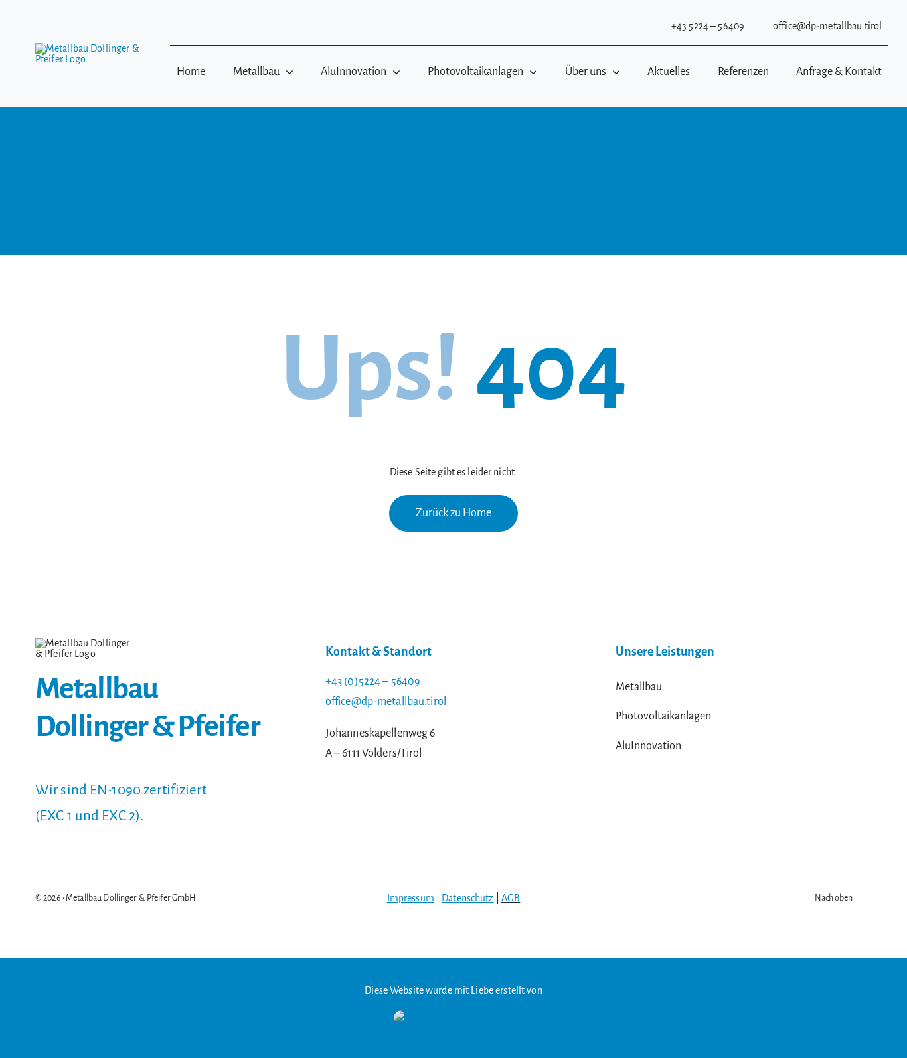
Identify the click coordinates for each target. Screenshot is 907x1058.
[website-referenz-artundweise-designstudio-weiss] (453, 1015)
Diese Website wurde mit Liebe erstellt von (453, 990)
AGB (510, 898)
